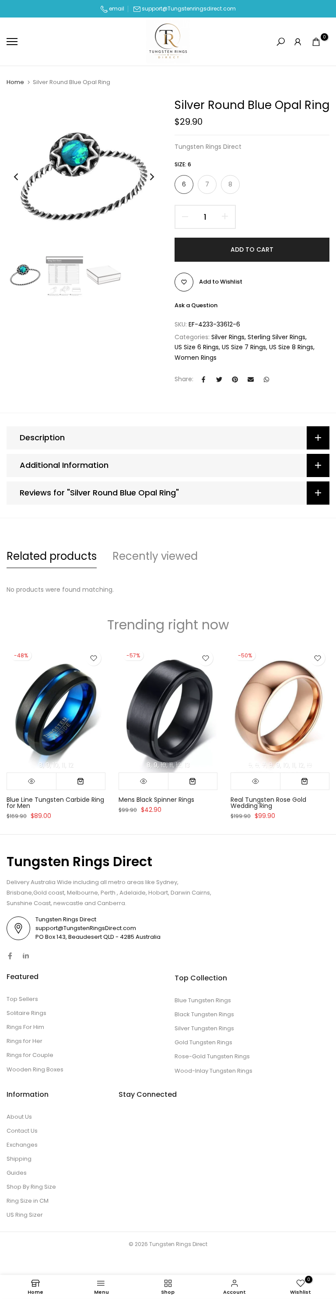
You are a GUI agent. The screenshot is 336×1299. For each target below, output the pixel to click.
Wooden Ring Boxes (35, 1069)
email (116, 8)
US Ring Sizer (25, 1215)
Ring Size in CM (28, 1201)
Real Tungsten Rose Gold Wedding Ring (268, 802)
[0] (316, 42)
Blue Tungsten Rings (203, 1000)
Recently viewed (155, 556)
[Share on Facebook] (203, 379)
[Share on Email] (250, 379)
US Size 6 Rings (197, 347)
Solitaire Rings (26, 1013)
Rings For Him (25, 1027)
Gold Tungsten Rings (203, 1042)
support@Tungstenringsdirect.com (189, 8)
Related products (52, 556)
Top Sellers (22, 999)
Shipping (19, 1159)
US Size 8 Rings (291, 347)
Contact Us (22, 1131)
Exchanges (22, 1145)
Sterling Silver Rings (276, 337)
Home (15, 82)
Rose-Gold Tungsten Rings (212, 1056)
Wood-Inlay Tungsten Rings (213, 1071)
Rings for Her (24, 1041)
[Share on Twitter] (219, 379)
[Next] (145, 177)
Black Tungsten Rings (204, 1014)
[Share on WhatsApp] (266, 379)
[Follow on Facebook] (10, 955)
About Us (19, 1117)
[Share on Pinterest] (234, 379)
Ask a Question (196, 305)
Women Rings (196, 357)
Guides (17, 1173)
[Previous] (23, 177)
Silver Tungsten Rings (204, 1028)
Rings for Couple (30, 1055)
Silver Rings (228, 337)
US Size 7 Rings (244, 347)
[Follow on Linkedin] (25, 955)
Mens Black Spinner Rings (156, 799)
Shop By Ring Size (31, 1187)
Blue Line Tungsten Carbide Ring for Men (55, 802)
